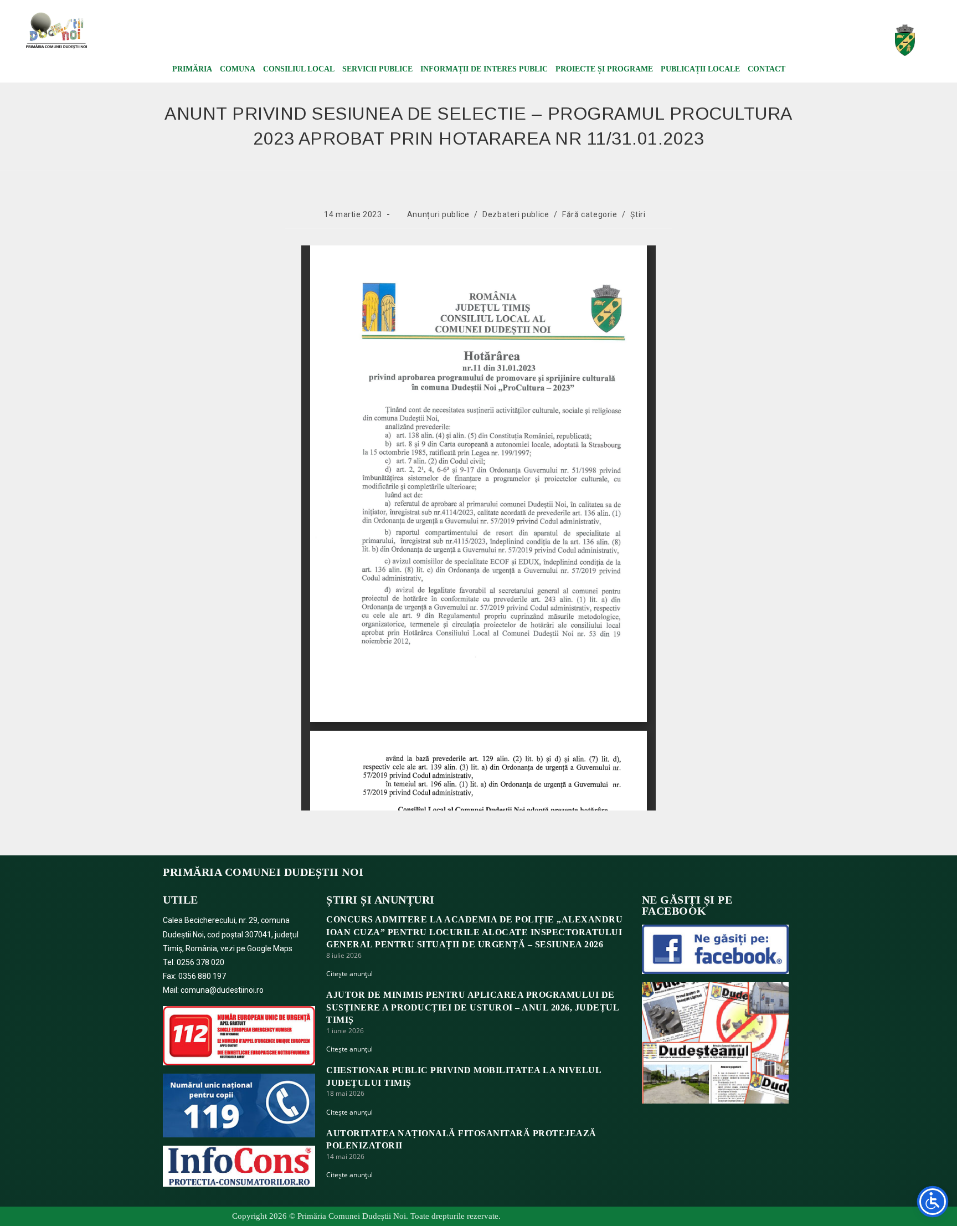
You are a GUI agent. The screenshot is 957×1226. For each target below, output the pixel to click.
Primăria (192, 69)
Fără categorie (589, 214)
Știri (637, 214)
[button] (766, 36)
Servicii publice (377, 69)
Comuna (237, 69)
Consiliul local (299, 69)
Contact (766, 69)
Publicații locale (700, 69)
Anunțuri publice (438, 214)
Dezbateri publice (515, 214)
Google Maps (269, 948)
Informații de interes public (484, 69)
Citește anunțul (349, 973)
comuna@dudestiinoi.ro (222, 990)
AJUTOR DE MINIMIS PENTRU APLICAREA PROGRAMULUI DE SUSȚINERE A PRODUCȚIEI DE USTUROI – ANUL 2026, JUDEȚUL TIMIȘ (472, 1007)
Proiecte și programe (604, 69)
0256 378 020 (200, 962)
